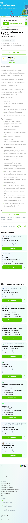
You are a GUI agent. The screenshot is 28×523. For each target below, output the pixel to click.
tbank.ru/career (11, 62)
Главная (3, 27)
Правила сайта (4, 478)
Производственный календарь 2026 (10, 489)
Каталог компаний (5, 493)
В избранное (15, 52)
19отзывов (20, 59)
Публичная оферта (6, 521)
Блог (2, 495)
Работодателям (23, 16)
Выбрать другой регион (16, 23)
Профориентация (5, 485)
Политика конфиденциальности (9, 519)
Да (6, 23)
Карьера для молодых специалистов (10, 491)
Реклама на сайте (5, 472)
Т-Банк (8, 27)
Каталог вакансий (5, 483)
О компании (4, 467)
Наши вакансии (5, 470)
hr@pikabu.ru (4, 515)
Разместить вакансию (6, 474)
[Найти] (25, 23)
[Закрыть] (23, 19)
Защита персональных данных (8, 476)
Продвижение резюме (7, 487)
